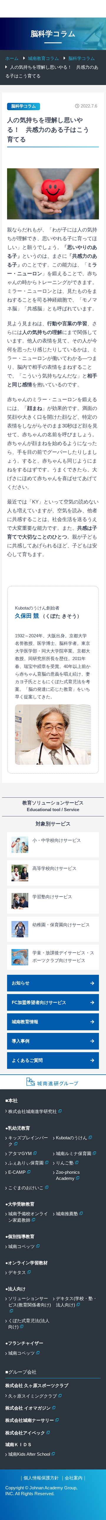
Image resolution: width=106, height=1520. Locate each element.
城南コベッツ (21, 1246)
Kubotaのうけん (71, 1137)
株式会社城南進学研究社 (32, 1111)
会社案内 (73, 1478)
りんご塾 (65, 1163)
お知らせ (20, 983)
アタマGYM (20, 1153)
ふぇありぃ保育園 (26, 1163)
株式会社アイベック (25, 1433)
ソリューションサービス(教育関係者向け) (29, 1301)
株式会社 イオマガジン (28, 1408)
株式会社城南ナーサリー (29, 1420)
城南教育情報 (25, 1021)
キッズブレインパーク (28, 1141)
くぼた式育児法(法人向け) (28, 1323)
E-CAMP (17, 1172)
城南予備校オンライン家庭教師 (28, 1217)
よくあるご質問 (27, 1060)
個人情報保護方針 (41, 1478)
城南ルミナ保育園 (73, 1153)
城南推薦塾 (67, 1213)
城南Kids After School (29, 1454)
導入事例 (20, 1041)
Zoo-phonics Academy (68, 1175)
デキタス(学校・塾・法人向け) (76, 1301)
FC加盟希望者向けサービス (39, 1002)
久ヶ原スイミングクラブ (32, 1396)
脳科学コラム (23, 106)
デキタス (17, 1272)
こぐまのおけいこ (26, 1187)
